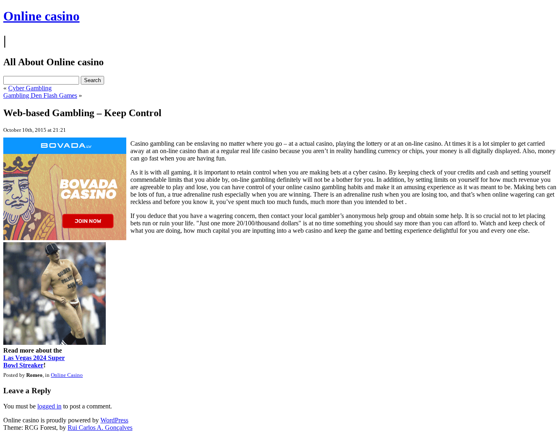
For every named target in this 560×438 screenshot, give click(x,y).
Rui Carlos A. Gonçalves (100, 427)
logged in (49, 406)
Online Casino (67, 375)
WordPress (114, 420)
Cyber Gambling (30, 88)
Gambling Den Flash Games (40, 95)
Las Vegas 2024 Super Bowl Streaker (34, 361)
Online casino (41, 16)
